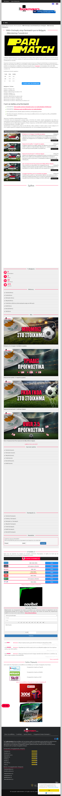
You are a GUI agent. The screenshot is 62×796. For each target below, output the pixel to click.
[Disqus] (31, 207)
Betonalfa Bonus (9, 308)
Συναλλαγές (19, 734)
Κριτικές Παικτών (28, 734)
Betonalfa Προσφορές (10, 532)
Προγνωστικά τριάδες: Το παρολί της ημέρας (33, 144)
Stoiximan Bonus (9, 292)
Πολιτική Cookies (53, 787)
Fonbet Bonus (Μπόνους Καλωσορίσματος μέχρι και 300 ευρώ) (19, 303)
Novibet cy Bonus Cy (8, 771)
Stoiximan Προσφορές (10, 516)
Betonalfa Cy (7, 762)
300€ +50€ (33, 569)
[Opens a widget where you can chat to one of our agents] (6, 706)
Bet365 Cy (6, 760)
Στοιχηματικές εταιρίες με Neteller (35, 672)
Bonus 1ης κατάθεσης (10, 734)
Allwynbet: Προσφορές (10, 524)
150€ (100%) (33, 572)
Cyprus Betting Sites (15, 1)
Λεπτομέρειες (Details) (33, 566)
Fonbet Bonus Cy (8, 775)
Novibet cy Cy (7, 753)
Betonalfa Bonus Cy (8, 779)
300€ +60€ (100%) (33, 563)
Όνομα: (6, 543)
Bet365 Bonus (8, 306)
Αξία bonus (10, 281)
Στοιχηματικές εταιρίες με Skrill (34, 677)
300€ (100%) (33, 575)
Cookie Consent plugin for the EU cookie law (49, 793)
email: (23, 543)
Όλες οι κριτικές (54, 659)
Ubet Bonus (8, 311)
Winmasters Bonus (9, 298)
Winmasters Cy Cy (8, 755)
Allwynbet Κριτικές (9, 455)
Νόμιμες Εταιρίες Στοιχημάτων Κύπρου (31, 584)
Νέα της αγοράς (9, 25)
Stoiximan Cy (7, 751)
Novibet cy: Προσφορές (10, 518)
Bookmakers (10, 272)
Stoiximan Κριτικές (9, 450)
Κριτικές (9, 285)
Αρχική (3, 25)
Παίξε (51, 563)
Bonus (9, 276)
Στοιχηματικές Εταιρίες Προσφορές (42, 734)
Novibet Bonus (8, 295)
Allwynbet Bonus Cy (8, 773)
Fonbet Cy (6, 758)
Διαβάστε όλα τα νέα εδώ (31, 444)
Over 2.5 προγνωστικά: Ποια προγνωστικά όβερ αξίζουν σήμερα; (38, 163)
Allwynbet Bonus (9, 300)
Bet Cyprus (6, 1)
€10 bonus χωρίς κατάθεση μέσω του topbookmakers (28, 109)
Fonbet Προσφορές (9, 526)
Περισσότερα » (54, 140)
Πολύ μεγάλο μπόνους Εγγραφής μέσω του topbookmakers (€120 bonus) (32, 106)
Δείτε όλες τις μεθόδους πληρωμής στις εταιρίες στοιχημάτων (30, 682)
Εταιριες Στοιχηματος (32, 558)
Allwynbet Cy (7, 757)
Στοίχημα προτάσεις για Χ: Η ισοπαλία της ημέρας (34, 173)
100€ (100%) (33, 582)
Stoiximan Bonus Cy (8, 769)
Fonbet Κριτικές (9, 458)
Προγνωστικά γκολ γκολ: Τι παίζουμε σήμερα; (33, 153)
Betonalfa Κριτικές (9, 460)
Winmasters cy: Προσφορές (11, 521)
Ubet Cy (6, 764)
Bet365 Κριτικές (9, 463)
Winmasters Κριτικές (10, 452)
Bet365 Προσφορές (9, 529)
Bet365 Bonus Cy (8, 777)
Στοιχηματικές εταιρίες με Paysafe (35, 667)
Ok (49, 790)
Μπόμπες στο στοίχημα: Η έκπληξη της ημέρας (33, 134)
